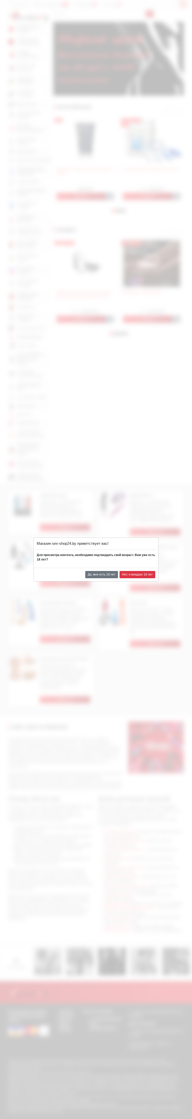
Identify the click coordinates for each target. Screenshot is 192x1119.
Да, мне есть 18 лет (102, 574)
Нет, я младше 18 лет (137, 574)
